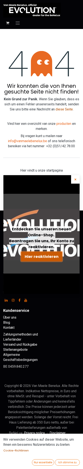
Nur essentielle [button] (43, 462)
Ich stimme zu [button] (67, 462)
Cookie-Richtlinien (16, 450)
